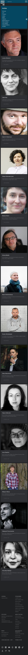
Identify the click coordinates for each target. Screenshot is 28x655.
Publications (4, 598)
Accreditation (4, 634)
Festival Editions (6, 24)
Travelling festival (19, 633)
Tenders (4, 26)
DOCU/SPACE (18, 637)
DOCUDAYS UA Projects (18, 631)
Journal (3, 596)
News (3, 17)
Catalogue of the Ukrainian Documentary (6, 621)
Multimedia (3, 635)
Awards (17, 611)
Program (4, 14)
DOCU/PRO (17, 603)
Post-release (5, 23)
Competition (18, 598)
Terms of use (18, 639)
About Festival (19, 614)
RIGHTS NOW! (18, 601)
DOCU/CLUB (17, 635)
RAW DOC (3, 619)
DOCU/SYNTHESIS (18, 604)
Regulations (18, 616)
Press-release (5, 22)
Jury (3, 12)
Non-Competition (19, 599)
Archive (17, 628)
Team (16, 619)
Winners (4, 11)
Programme (18, 596)
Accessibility (18, 623)
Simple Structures (19, 608)
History (17, 626)
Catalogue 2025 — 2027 (7, 639)
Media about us (5, 20)
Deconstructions (19, 606)
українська (9, 1)
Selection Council (19, 617)
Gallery (3, 16)
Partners (4, 19)
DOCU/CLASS (18, 610)
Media (2, 630)
